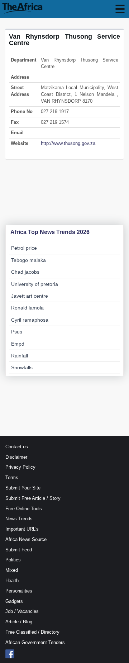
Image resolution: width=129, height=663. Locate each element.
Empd (17, 344)
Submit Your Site (22, 488)
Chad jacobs (25, 272)
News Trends (19, 518)
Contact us (16, 446)
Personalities (18, 591)
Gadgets (14, 601)
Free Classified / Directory (32, 632)
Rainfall (19, 356)
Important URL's (22, 529)
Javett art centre (29, 296)
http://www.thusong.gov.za (68, 143)
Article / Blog (18, 621)
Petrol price (24, 248)
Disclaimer (16, 457)
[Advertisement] (64, 195)
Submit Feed (18, 549)
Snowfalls (22, 367)
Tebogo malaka (28, 260)
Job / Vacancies (22, 611)
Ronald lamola (27, 308)
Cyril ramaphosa (29, 320)
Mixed (11, 570)
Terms (11, 477)
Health (12, 580)
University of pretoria (34, 284)
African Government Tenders (35, 642)
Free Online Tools (23, 508)
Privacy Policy (20, 467)
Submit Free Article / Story (33, 498)
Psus (16, 332)
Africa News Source (26, 539)
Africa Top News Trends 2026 (50, 232)
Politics (13, 559)
